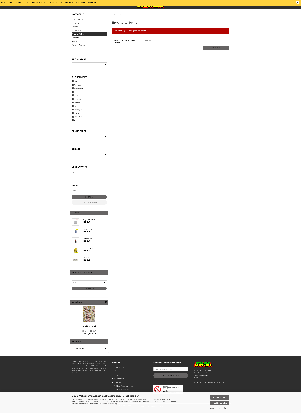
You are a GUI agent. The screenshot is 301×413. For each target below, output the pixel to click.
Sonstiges (78, 110)
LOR (76, 96)
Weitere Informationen (219, 408)
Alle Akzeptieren (220, 397)
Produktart (79, 59)
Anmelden (89, 288)
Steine (74, 41)
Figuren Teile (78, 34)
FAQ (116, 375)
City (75, 81)
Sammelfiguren (78, 45)
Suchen (216, 48)
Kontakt (117, 382)
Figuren (75, 23)
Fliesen (75, 27)
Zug (75, 120)
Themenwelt (79, 77)
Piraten (77, 103)
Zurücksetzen (89, 202)
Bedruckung (79, 167)
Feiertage (78, 85)
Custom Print (77, 19)
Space (76, 113)
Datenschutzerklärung (108, 404)
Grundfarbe (79, 131)
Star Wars (78, 117)
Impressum (119, 367)
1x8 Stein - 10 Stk (89, 326)
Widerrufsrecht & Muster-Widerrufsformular (124, 388)
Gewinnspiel (119, 371)
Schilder (75, 38)
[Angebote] (106, 302)
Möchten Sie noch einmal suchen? (124, 41)
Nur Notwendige (220, 403)
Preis (75, 186)
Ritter (76, 106)
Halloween (78, 89)
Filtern (89, 197)
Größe (76, 149)
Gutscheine (119, 378)
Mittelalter (78, 99)
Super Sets (76, 30)
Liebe (76, 92)
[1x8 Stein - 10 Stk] (89, 314)
